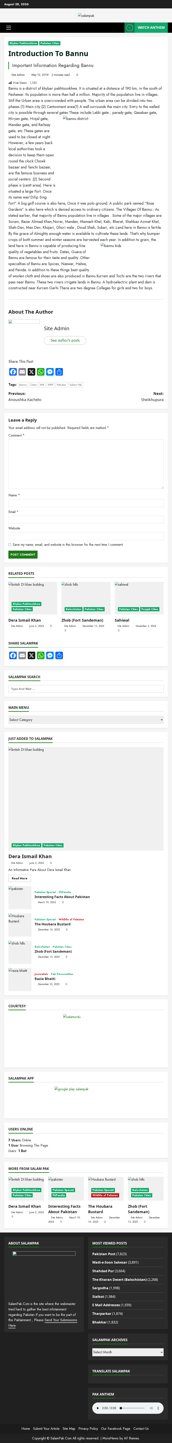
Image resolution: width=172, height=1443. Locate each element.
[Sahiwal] (139, 598)
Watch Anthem (151, 27)
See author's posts (65, 340)
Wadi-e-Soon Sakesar (109, 1262)
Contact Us (141, 1428)
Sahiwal (122, 620)
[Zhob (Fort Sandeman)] (85, 598)
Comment (16, 435)
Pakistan (61, 385)
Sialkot (98, 1296)
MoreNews (111, 1438)
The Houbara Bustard (19, 925)
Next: (152, 396)
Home (25, 1428)
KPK (42, 385)
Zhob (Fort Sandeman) (82, 620)
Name (14, 495)
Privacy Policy (88, 1428)
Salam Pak (76, 385)
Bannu (23, 385)
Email (13, 511)
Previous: (24, 396)
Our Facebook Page (115, 1428)
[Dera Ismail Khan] (32, 598)
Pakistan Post (103, 1254)
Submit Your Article (46, 1428)
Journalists (42, 974)
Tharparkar (101, 1313)
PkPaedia (65, 892)
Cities (33, 385)
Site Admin (18, 75)
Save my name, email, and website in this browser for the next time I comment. (68, 544)
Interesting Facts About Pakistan (19, 897)
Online (19, 1140)
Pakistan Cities (49, 43)
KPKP (50, 385)
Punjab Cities (149, 609)
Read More (21, 879)
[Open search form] (120, 27)
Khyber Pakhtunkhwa (23, 43)
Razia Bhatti (19, 979)
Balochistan (73, 609)
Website (14, 528)
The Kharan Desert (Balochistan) (119, 1279)
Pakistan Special (46, 892)
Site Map (69, 1428)
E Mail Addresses (106, 1305)
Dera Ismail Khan (24, 620)
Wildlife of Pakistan (71, 919)
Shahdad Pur (103, 1271)
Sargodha (100, 1288)
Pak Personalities (62, 974)
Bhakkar (99, 1322)
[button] (8, 27)
